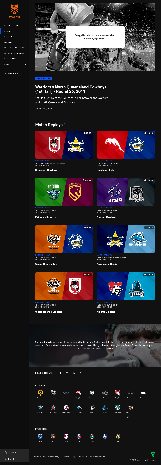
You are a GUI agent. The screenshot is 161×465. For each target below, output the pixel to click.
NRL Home (13, 73)
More (7, 64)
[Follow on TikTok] (60, 373)
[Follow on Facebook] (67, 373)
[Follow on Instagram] (81, 373)
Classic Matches (15, 48)
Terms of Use (39, 456)
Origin (8, 42)
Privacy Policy (53, 456)
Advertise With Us (97, 456)
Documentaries (14, 53)
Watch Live (11, 25)
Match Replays (43, 78)
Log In (11, 459)
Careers (66, 456)
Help (73, 456)
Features (10, 59)
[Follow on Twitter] (74, 373)
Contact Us (82, 456)
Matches (9, 31)
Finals (8, 36)
